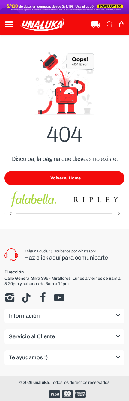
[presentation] (10, 213)
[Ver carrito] (121, 24)
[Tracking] (96, 24)
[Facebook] (43, 298)
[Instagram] (9, 298)
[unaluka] (42, 24)
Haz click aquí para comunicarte (66, 257)
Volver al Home (65, 178)
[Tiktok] (26, 298)
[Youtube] (59, 298)
